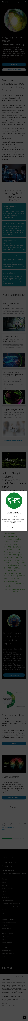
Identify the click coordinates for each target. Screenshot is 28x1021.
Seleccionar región (9, 527)
